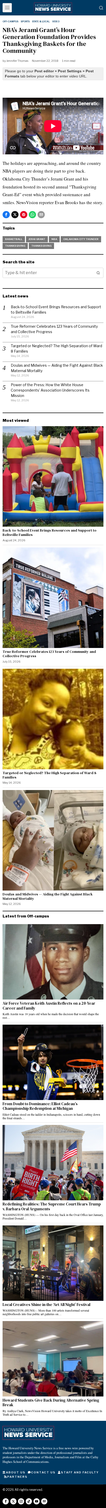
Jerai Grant (37, 239)
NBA (54, 239)
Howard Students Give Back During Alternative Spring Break (51, 1402)
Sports (25, 21)
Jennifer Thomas (17, 61)
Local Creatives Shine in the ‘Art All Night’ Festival (46, 1304)
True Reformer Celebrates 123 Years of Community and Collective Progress (49, 654)
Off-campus (10, 21)
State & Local (41, 21)
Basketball (13, 239)
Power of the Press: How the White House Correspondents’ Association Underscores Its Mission (50, 390)
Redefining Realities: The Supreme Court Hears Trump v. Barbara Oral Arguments (52, 1206)
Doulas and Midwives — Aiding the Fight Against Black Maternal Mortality (48, 896)
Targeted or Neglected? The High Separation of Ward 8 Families (49, 775)
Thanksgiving (15, 245)
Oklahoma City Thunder (81, 239)
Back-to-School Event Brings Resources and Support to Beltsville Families (49, 532)
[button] (98, 273)
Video (55, 21)
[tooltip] (6, 214)
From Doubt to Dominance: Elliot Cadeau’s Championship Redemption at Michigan (40, 1106)
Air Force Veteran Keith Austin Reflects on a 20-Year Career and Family (49, 1006)
